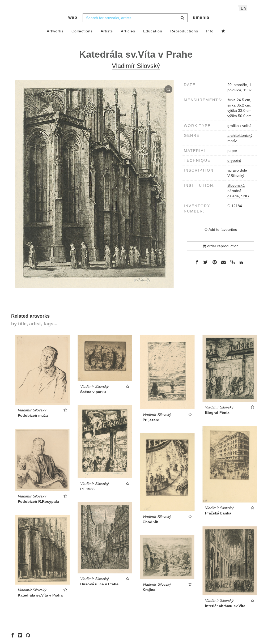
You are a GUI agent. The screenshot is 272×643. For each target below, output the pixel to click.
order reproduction (222, 246)
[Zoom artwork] (94, 184)
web (72, 17)
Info (210, 31)
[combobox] (135, 17)
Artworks (55, 31)
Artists (107, 31)
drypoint (234, 160)
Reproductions (184, 31)
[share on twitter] (205, 262)
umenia (201, 17)
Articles (128, 31)
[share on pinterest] (215, 262)
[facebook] (14, 635)
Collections (82, 31)
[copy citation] (241, 262)
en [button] (244, 8)
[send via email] (224, 262)
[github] (29, 635)
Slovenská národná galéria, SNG (238, 190)
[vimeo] (21, 635)
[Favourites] (223, 31)
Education (152, 31)
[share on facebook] (197, 262)
